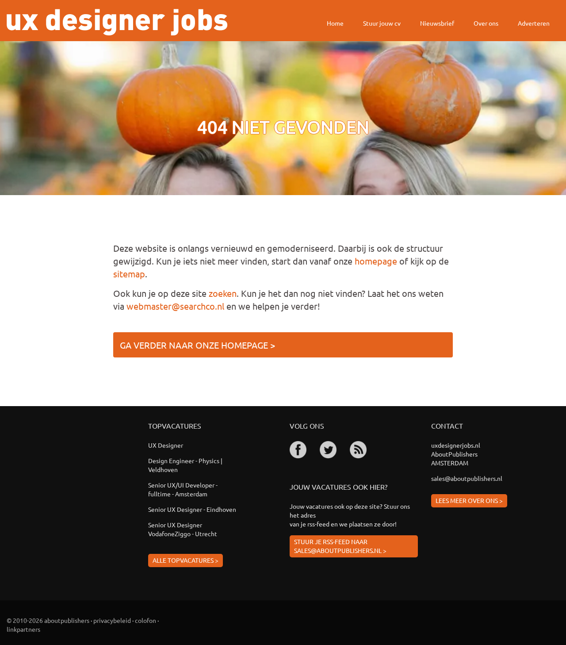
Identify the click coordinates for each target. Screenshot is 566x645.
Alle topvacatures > (185, 560)
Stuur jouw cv (382, 23)
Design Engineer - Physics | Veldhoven (185, 465)
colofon (145, 620)
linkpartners (23, 629)
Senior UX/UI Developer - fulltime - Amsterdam (183, 489)
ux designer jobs (117, 22)
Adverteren (534, 23)
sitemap (129, 273)
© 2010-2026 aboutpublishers (48, 620)
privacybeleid (112, 620)
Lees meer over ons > (469, 500)
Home (335, 23)
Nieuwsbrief (437, 23)
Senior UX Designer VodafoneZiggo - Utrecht (182, 529)
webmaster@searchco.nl (175, 305)
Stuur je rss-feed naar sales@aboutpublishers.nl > (340, 546)
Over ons (486, 23)
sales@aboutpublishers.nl (466, 478)
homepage (376, 260)
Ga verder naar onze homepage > (197, 344)
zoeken (223, 293)
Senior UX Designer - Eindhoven (192, 509)
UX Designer (165, 445)
